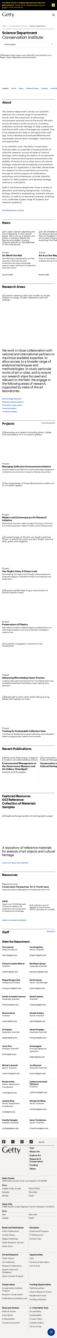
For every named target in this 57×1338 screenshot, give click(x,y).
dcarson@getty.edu (37, 988)
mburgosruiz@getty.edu (11, 988)
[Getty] (8, 14)
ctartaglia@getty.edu (10, 1128)
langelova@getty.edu (38, 955)
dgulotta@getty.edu (37, 1021)
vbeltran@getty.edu (10, 972)
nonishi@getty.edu (9, 1092)
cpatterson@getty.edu (38, 1092)
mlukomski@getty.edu (11, 1073)
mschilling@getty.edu (38, 1109)
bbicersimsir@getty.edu (39, 972)
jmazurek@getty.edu (38, 1073)
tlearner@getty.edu (9, 955)
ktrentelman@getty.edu (39, 1128)
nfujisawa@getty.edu (38, 1004)
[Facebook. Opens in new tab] (3, 1142)
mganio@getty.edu (9, 1021)
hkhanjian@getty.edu (38, 1038)
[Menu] (51, 1332)
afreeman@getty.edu (10, 1004)
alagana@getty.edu (37, 1057)
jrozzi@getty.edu (8, 1112)
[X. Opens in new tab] (12, 1142)
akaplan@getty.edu (9, 1038)
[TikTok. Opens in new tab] (31, 1142)
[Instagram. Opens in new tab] (22, 1142)
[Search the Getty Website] (53, 15)
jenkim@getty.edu (9, 1054)
